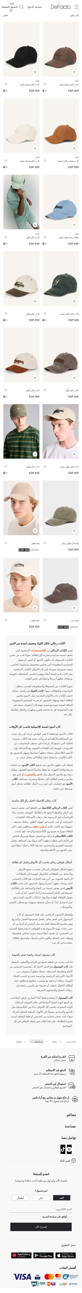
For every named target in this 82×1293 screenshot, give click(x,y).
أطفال (20, 1198)
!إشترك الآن (41, 1226)
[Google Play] (43, 1255)
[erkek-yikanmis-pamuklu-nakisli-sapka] (61, 202)
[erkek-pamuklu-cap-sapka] (61, 508)
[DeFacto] (61, 7)
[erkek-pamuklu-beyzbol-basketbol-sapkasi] (21, 508)
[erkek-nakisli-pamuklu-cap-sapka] (21, 585)
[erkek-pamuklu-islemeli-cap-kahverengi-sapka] (21, 355)
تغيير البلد (65, 1160)
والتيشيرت (30, 774)
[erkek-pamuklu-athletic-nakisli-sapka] (21, 202)
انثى (62, 1197)
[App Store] (65, 1255)
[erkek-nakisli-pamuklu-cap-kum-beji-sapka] (61, 431)
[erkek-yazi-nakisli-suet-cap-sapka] (61, 49)
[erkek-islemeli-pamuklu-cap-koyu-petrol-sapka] (61, 278)
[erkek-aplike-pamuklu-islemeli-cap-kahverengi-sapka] (61, 355)
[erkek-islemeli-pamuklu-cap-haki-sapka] (21, 431)
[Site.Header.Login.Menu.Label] (76, 6)
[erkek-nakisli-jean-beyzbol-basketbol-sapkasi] (61, 585)
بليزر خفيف (38, 826)
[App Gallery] (21, 1255)
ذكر (41, 1198)
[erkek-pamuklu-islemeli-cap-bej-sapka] (21, 278)
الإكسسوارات (38, 650)
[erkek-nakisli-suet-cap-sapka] (21, 49)
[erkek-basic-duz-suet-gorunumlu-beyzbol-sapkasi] (61, 125)
